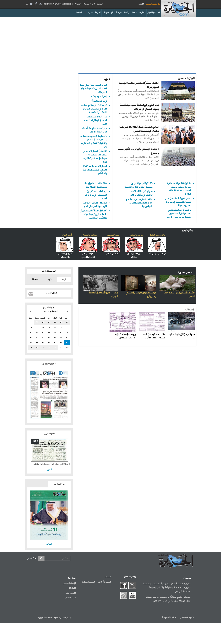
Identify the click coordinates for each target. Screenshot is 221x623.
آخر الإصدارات (59, 484)
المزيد (90, 12)
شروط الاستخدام (187, 618)
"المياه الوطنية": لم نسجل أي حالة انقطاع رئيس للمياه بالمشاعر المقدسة (93, 214)
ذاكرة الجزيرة (49, 434)
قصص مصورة (185, 272)
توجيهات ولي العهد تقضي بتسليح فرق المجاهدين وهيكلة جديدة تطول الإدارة (179, 213)
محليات (142, 12)
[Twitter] (31, 4)
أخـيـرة (97, 12)
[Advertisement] (110, 44)
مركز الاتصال (70, 598)
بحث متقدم (31, 558)
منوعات (106, 12)
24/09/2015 (74, 4)
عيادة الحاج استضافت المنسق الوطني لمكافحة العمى (95, 120)
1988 (35, 441)
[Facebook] (36, 4)
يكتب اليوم (187, 230)
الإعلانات (72, 588)
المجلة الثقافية (88, 582)
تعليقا (50, 280)
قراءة (64, 280)
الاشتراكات (71, 593)
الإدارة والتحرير (69, 583)
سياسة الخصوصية (169, 618)
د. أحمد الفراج (67, 235)
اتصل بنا (72, 578)
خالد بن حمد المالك (158, 235)
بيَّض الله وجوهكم (99, 96)
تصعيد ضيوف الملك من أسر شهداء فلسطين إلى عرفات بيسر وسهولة (178, 202)
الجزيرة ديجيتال (49, 364)
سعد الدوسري (113, 235)
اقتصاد (134, 12)
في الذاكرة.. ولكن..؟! (157, 254)
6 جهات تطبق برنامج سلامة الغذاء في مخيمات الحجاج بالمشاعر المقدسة (94, 109)
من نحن (187, 578)
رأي (112, 12)
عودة (140, 4)
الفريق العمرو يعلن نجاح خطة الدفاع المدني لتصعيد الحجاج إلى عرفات (93, 88)
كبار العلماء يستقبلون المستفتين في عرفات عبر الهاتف (95, 195)
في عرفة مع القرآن (99, 101)
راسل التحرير (51, 293)
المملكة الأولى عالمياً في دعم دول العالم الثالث (51, 464)
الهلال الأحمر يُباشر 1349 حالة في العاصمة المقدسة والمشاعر (95, 170)
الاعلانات (78, 12)
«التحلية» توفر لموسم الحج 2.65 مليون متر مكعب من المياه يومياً (139, 203)
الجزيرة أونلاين (104, 582)
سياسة (119, 12)
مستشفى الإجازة (113, 254)
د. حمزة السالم (136, 235)
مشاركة (35, 280)
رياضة (126, 12)
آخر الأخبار (152, 12)
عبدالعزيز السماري (89, 235)
